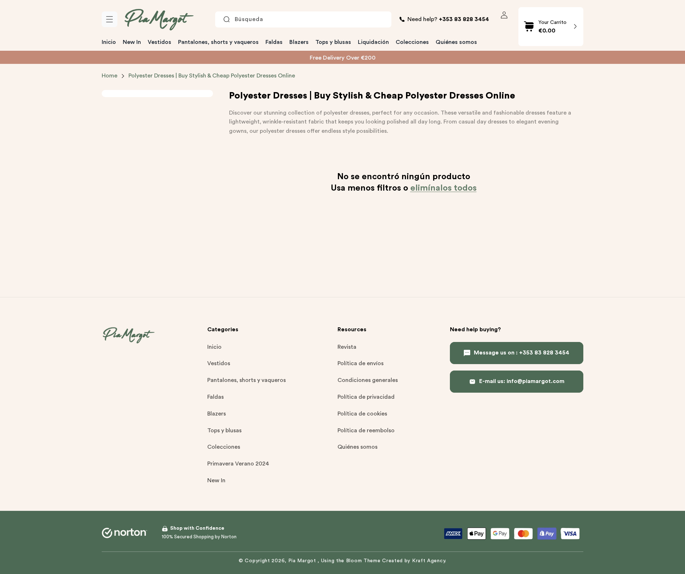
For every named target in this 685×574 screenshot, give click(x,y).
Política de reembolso (366, 430)
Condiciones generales (368, 380)
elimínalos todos (443, 187)
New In (216, 480)
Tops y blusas (224, 430)
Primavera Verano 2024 (238, 464)
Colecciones (223, 447)
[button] (109, 19)
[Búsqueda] (226, 19)
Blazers (216, 414)
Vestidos (218, 364)
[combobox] (303, 19)
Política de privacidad (366, 397)
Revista (347, 347)
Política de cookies (362, 414)
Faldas (215, 397)
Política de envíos (361, 364)
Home (109, 76)
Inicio (214, 347)
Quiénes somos (357, 447)
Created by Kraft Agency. (414, 560)
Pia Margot (303, 560)
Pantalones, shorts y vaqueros (246, 380)
